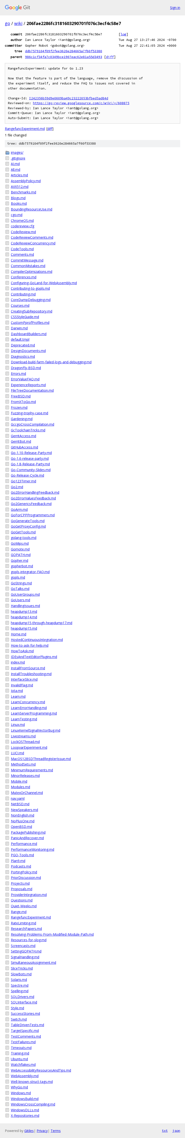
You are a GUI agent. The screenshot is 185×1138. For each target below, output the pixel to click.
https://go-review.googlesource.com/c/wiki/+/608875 (81, 103)
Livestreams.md (23, 736)
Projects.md (20, 883)
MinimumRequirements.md (32, 770)
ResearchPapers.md (26, 928)
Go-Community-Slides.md (31, 469)
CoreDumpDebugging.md (31, 299)
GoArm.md (19, 509)
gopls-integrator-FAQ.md (30, 571)
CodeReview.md (23, 232)
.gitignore (18, 158)
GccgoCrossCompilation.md (32, 424)
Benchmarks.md (23, 192)
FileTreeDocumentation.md (32, 390)
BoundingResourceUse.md (31, 209)
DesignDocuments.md (28, 350)
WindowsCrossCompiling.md (33, 1104)
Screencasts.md (23, 945)
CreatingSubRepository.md (31, 311)
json (176, 1130)
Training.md (20, 1053)
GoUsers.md (20, 600)
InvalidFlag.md (22, 685)
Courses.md (20, 305)
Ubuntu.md (19, 1059)
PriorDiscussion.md (26, 877)
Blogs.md (18, 198)
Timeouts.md (21, 1047)
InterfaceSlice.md (24, 679)
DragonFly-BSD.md (26, 367)
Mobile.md (19, 781)
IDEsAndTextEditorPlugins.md (34, 656)
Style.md (17, 1008)
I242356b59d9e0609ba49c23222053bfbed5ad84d (68, 98)
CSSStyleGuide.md (25, 316)
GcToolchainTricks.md (28, 430)
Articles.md (19, 175)
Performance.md (24, 843)
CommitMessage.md (27, 260)
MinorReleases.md (25, 775)
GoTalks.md (20, 588)
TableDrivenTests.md (27, 1025)
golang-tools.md (23, 537)
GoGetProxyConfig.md (28, 526)
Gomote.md (20, 549)
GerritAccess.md (23, 436)
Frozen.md (19, 407)
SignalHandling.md (25, 957)
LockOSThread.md (25, 741)
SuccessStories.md (25, 1013)
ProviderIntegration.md (29, 894)
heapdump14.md (24, 617)
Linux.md (18, 724)
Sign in (175, 7)
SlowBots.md (21, 974)
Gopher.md (19, 560)
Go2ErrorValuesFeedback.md (33, 498)
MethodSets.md (23, 764)
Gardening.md (22, 418)
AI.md (15, 163)
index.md (18, 662)
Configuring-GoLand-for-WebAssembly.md (44, 283)
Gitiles (29, 1130)
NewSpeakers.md (24, 809)
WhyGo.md (19, 1087)
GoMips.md (20, 543)
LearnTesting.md (24, 719)
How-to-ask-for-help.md (29, 645)
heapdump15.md (24, 628)
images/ (17, 152)
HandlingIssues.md (25, 605)
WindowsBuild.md (25, 1098)
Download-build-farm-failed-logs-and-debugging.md (51, 362)
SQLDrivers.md (22, 996)
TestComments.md (26, 1036)
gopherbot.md (22, 566)
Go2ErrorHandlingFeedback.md (35, 492)
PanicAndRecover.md (27, 838)
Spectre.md (19, 985)
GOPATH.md (21, 554)
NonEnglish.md (22, 815)
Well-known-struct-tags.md (32, 1081)
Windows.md (21, 1093)
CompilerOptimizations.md (31, 271)
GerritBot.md (21, 441)
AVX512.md (19, 186)
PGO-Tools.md (22, 855)
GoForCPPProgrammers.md (33, 515)
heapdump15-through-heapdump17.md (41, 622)
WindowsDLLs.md (25, 1110)
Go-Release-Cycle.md (27, 475)
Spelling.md (19, 991)
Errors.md (18, 373)
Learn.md (18, 696)
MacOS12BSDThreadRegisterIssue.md (41, 758)
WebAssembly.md (25, 1076)
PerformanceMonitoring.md (32, 849)
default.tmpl (20, 339)
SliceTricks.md (22, 968)
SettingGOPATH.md (26, 951)
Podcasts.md (21, 866)
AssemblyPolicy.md (26, 181)
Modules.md (20, 787)
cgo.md (16, 214)
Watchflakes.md (23, 1064)
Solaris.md (19, 979)
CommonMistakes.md (28, 265)
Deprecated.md (23, 345)
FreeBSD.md (21, 396)
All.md (15, 169)
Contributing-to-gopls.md (30, 288)
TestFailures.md (23, 1042)
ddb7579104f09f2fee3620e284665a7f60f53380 (63, 51)
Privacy (42, 1130)
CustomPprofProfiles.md (30, 322)
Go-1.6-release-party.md (30, 458)
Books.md (19, 203)
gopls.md (18, 577)
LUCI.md (17, 753)
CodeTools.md (22, 249)
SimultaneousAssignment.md (33, 962)
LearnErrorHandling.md (29, 707)
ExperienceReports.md (28, 385)
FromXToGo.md (23, 401)
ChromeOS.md (22, 220)
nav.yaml (18, 798)
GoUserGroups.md (25, 594)
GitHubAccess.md (24, 447)
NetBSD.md (20, 804)
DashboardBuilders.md (28, 334)
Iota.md (17, 690)
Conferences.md (23, 277)
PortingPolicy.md (24, 872)
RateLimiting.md (23, 923)
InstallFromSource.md (28, 668)
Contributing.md (23, 294)
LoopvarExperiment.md (29, 747)
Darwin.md (19, 328)
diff (110, 57)
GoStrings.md (21, 583)
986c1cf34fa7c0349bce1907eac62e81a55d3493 (63, 57)
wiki (18, 23)
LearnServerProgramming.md (34, 713)
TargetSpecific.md (25, 1030)
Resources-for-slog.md (28, 940)
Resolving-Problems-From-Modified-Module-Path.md (52, 934)
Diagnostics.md (23, 356)
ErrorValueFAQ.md (25, 379)
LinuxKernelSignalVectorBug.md (35, 730)
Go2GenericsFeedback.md (31, 503)
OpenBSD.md (21, 826)
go (7, 23)
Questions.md (22, 900)
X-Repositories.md (25, 1115)
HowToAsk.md (22, 651)
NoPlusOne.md (22, 821)
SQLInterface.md (24, 1002)
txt (165, 1130)
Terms (56, 1130)
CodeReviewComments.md (32, 237)
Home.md (18, 634)
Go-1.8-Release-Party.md (30, 464)
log (123, 34)
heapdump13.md (24, 611)
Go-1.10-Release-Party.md (31, 452)
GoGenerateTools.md (28, 520)
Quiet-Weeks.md (24, 906)
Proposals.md (21, 889)
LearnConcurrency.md (28, 702)
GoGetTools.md (23, 532)
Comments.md (22, 254)
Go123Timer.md (23, 481)
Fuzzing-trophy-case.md (29, 413)
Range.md (18, 911)
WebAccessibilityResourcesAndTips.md (41, 1070)
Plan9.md (18, 860)
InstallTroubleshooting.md (31, 673)
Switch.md (19, 1019)
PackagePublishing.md (28, 832)
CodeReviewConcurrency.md (33, 243)
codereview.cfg (22, 226)
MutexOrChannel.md (27, 792)
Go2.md (17, 487)
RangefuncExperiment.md (25, 128)
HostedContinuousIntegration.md (37, 639)
